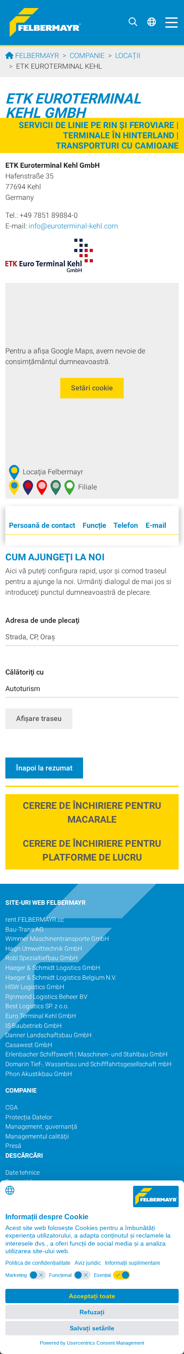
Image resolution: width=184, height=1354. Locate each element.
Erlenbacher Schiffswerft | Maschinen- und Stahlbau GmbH (86, 1054)
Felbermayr (36, 55)
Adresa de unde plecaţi (42, 620)
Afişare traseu (39, 718)
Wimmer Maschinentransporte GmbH (57, 939)
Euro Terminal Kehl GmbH (40, 1016)
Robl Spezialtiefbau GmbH (41, 958)
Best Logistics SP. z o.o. (37, 1006)
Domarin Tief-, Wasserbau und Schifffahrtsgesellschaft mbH (88, 1064)
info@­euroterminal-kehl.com (73, 226)
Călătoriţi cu (24, 672)
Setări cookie (92, 388)
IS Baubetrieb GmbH (33, 1026)
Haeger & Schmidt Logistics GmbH (52, 968)
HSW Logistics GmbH (34, 987)
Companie (87, 55)
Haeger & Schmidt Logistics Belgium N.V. (60, 977)
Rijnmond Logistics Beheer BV (47, 997)
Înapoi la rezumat (44, 768)
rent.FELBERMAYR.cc (34, 919)
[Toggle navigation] (169, 22)
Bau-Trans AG (24, 929)
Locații (127, 55)
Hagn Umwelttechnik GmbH (43, 948)
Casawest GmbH (28, 1045)
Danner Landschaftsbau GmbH (48, 1035)
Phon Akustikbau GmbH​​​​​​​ (38, 1074)
